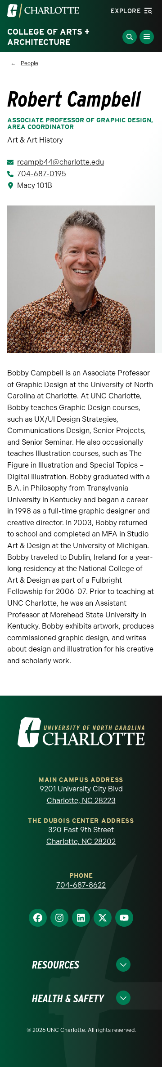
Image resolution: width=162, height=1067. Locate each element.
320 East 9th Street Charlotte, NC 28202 (81, 836)
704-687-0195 (41, 174)
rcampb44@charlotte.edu (60, 162)
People (29, 63)
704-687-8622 (81, 885)
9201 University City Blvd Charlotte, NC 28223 (81, 795)
